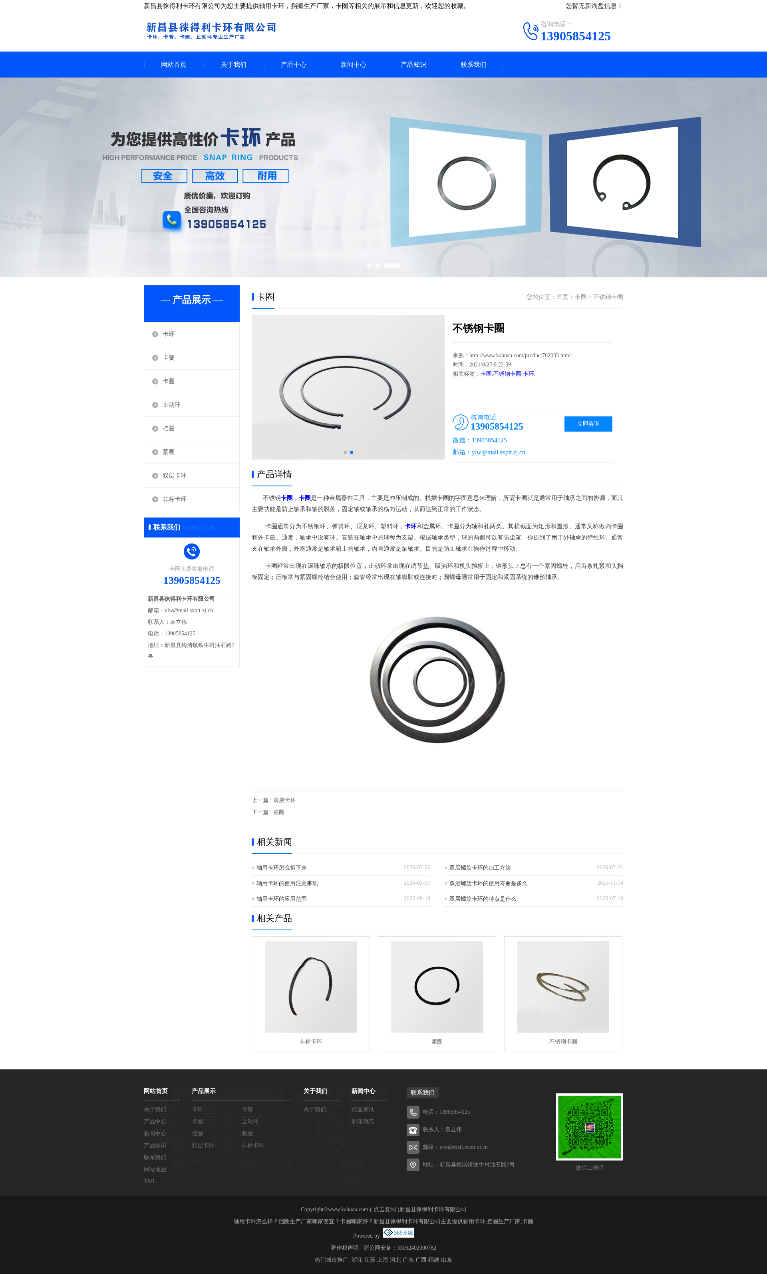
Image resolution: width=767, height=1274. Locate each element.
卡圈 (169, 381)
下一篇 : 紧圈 (268, 812)
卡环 (169, 334)
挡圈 (169, 428)
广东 (408, 1260)
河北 (395, 1260)
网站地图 (155, 1169)
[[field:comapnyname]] (211, 29)
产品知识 (413, 64)
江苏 (370, 1260)
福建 (433, 1260)
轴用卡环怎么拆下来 (281, 868)
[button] (345, 452)
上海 (382, 1260)
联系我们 (473, 64)
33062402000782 (416, 1248)
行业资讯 (363, 1110)
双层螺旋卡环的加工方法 (480, 868)
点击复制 (385, 1209)
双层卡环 (175, 475)
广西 (421, 1260)
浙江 (357, 1260)
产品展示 (204, 1091)
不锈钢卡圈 (608, 297)
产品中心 (293, 64)
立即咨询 (588, 424)
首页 (562, 297)
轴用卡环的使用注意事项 (287, 883)
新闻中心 (353, 64)
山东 (446, 1260)
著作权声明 (345, 1248)
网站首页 (174, 64)
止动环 (172, 405)
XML (150, 1181)
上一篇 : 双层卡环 (274, 800)
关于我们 (233, 64)
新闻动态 (363, 1122)
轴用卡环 (271, 5)
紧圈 (169, 452)
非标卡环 (175, 499)
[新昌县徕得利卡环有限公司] (383, 177)
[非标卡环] (311, 987)
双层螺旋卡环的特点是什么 (483, 899)
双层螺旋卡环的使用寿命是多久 (488, 883)
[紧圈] (437, 987)
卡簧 (169, 357)
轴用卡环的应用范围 (281, 899)
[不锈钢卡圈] (563, 987)
